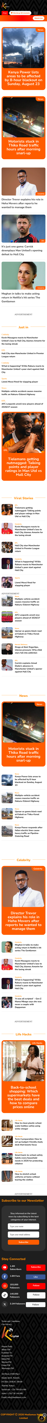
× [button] (44, 1415)
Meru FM (6, 1359)
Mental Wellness (21, 644)
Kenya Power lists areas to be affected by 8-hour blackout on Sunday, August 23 (23, 78)
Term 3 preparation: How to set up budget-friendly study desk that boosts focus (29, 1142)
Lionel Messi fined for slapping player (20, 381)
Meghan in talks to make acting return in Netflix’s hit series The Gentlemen (21, 297)
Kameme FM (7, 1355)
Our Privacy (7, 1324)
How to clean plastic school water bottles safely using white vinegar (28, 1126)
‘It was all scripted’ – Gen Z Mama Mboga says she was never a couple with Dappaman (28, 1003)
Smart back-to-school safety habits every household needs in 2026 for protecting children (29, 1159)
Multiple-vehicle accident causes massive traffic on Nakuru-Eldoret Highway (27, 602)
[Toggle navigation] (35, 13)
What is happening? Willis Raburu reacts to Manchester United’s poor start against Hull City (23, 369)
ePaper (5, 13)
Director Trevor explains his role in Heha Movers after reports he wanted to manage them (22, 203)
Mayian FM (6, 1362)
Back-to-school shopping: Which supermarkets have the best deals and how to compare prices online (23, 1097)
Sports (4, 378)
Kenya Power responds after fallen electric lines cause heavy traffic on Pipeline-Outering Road (28, 832)
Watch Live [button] (38, 18)
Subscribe (23, 1242)
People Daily (7, 1346)
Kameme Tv (7, 1352)
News (40, 29)
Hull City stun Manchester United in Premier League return (27, 548)
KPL (4, 400)
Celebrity (41, 194)
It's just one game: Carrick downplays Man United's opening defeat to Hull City (22, 250)
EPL (43, 241)
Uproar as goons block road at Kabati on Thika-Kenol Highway (28, 634)
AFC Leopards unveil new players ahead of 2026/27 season (27, 618)
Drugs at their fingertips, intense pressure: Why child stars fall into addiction (28, 650)
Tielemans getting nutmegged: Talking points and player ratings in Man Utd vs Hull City (23, 467)
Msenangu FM (8, 1368)
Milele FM (6, 1349)
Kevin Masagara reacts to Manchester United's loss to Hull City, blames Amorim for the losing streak (23, 340)
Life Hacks (37, 1043)
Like (36, 1276)
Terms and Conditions (11, 1321)
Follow (36, 1285)
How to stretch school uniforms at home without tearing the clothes (27, 1177)
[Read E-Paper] (42, 1418)
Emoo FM (6, 1365)
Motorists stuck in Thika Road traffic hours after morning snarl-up (23, 147)
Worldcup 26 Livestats (21, 13)
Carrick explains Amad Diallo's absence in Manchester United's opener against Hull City (28, 667)
